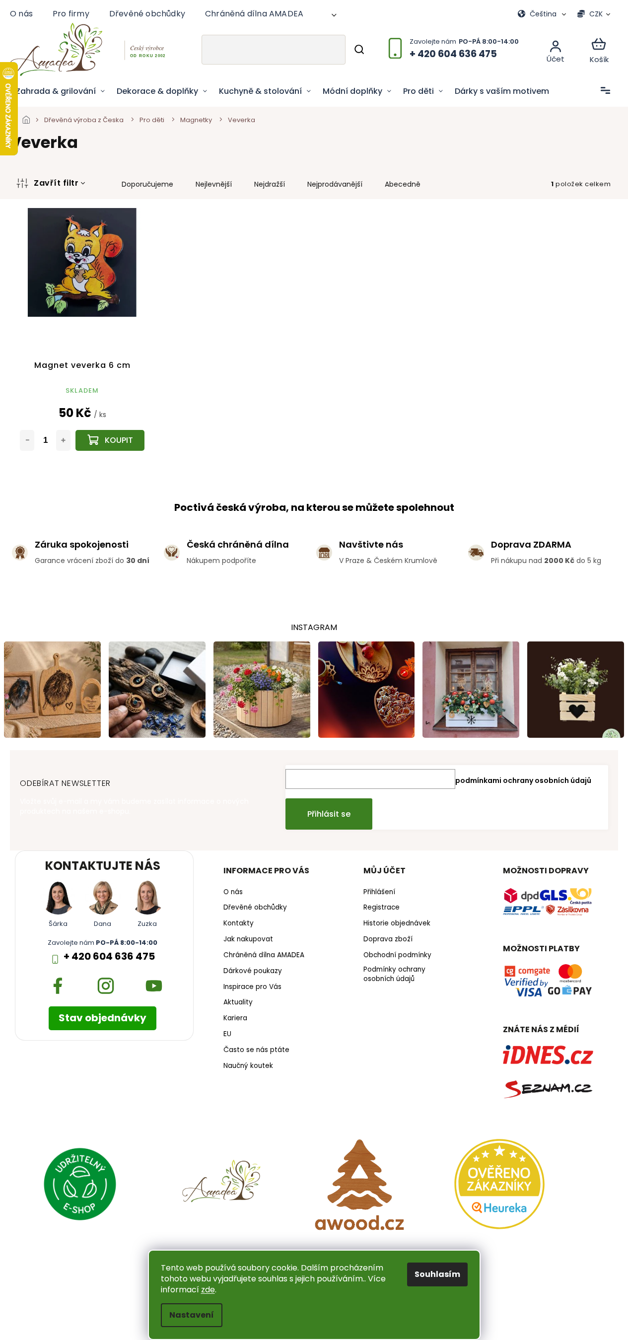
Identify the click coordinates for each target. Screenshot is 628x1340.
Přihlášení (379, 892)
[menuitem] (60, 91)
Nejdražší (269, 184)
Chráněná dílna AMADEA (254, 13)
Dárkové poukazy (252, 971)
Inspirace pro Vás (252, 987)
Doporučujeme (147, 184)
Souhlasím (437, 1274)
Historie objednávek (396, 923)
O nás (21, 13)
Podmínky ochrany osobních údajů (394, 974)
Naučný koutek (248, 1065)
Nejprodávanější (334, 184)
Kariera (235, 1018)
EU (227, 1034)
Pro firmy (71, 13)
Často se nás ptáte (256, 1050)
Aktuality (238, 1002)
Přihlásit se (328, 814)
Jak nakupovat (248, 939)
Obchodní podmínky (397, 955)
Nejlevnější (214, 184)
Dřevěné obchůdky (147, 13)
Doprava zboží (388, 939)
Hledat (359, 50)
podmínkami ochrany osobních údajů (523, 780)
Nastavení (191, 1315)
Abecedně (402, 184)
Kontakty (238, 923)
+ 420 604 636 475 (109, 956)
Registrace (381, 907)
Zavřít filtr (56, 183)
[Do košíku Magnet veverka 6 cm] (109, 440)
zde (208, 1289)
